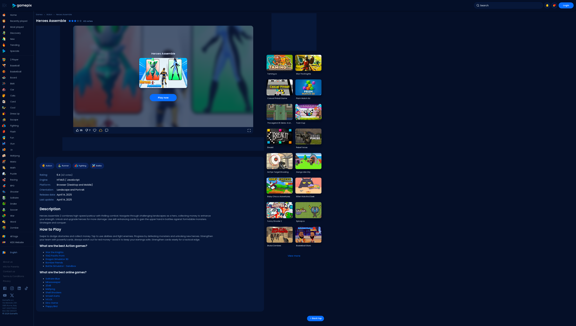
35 (81, 130)
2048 (48, 285)
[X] (12, 296)
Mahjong (50, 289)
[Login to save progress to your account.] (100, 130)
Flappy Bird (51, 306)
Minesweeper (53, 282)
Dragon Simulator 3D (57, 259)
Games (39, 14)
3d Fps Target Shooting (278, 172)
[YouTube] (4, 296)
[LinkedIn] (19, 289)
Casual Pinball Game (277, 98)
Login (566, 5)
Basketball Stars (303, 245)
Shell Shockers (53, 292)
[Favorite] (554, 5)
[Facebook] (4, 289)
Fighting (82, 165)
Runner (65, 165)
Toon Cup (300, 123)
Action (49, 14)
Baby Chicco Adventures (278, 196)
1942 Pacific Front (55, 255)
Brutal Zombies (274, 245)
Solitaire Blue (53, 278)
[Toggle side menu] (4, 5)
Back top (317, 318)
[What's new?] (547, 5)
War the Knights (54, 252)
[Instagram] (12, 289)
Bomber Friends (54, 262)
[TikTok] (26, 289)
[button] (16, 15)
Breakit (270, 147)
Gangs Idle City (303, 172)
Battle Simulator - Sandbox (61, 266)
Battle (99, 165)
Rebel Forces (302, 147)
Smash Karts (53, 295)
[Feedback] (106, 130)
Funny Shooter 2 (274, 221)
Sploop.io (300, 221)
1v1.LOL (49, 299)
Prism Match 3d (303, 98)
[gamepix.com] (22, 5)
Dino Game (52, 302)
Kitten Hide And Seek (305, 196)
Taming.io (272, 74)
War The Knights (303, 74)
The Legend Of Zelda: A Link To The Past (279, 123)
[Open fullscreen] (249, 130)
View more (294, 256)
